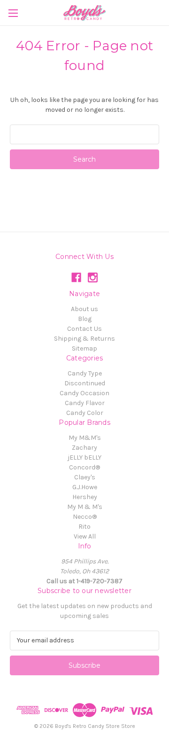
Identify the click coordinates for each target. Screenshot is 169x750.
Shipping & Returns (84, 339)
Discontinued (84, 383)
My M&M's (85, 438)
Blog (85, 319)
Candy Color (84, 413)
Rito (84, 527)
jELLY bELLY (84, 457)
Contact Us (84, 329)
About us (84, 309)
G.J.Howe (84, 487)
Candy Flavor (85, 403)
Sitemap (84, 348)
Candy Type (85, 373)
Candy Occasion (84, 393)
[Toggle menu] (13, 13)
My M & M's (84, 507)
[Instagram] (93, 277)
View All (85, 536)
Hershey (84, 497)
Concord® (84, 467)
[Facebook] (76, 277)
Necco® (85, 517)
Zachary (84, 448)
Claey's (84, 477)
